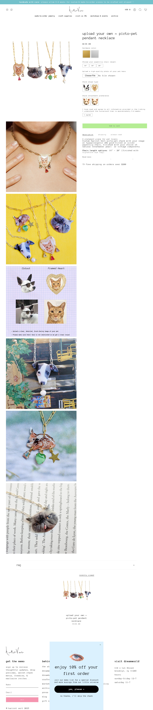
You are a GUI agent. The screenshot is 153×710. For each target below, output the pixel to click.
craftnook (47, 679)
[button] (45, 16)
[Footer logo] (15, 651)
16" (85, 65)
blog (44, 697)
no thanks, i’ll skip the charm (76, 696)
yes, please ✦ (76, 689)
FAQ (19, 565)
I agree (87, 115)
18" (92, 65)
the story (47, 667)
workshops (47, 684)
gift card (47, 701)
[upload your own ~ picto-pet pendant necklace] (76, 596)
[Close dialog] (100, 645)
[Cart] (145, 10)
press (45, 692)
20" (99, 65)
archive (46, 688)
